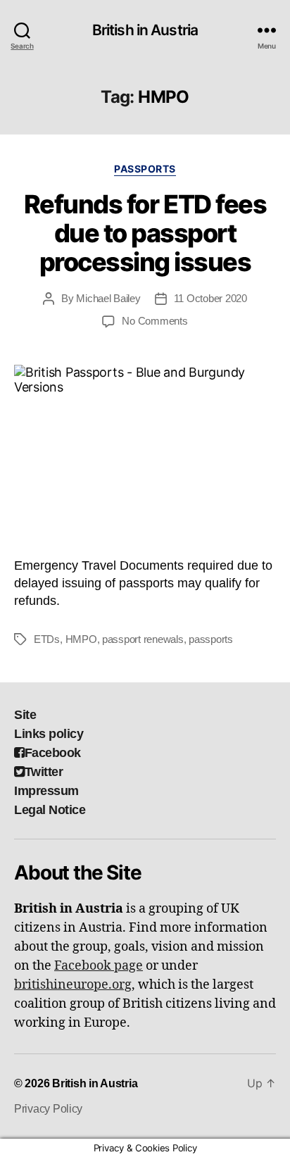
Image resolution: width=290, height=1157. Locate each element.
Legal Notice (49, 810)
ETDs (47, 639)
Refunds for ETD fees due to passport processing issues (145, 233)
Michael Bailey (108, 298)
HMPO (81, 639)
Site (25, 715)
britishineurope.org (73, 985)
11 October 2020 (210, 298)
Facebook (53, 753)
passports (211, 639)
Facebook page (98, 966)
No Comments (154, 321)
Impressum (46, 791)
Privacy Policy (48, 1109)
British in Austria (145, 30)
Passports (145, 169)
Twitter (44, 772)
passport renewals (143, 639)
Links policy (48, 734)
